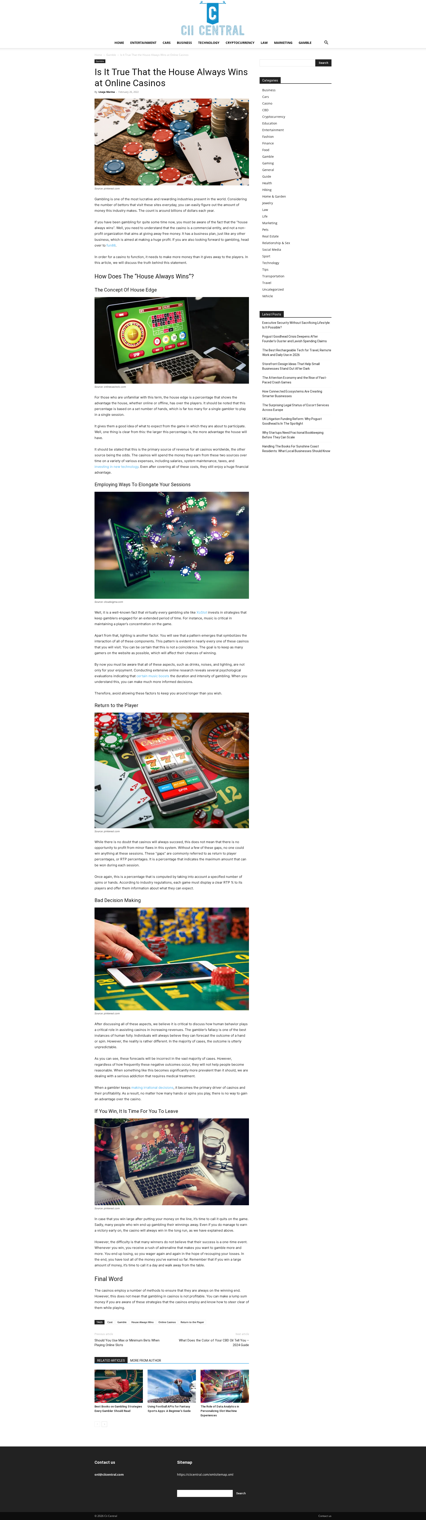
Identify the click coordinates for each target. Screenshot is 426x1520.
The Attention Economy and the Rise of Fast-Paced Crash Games (294, 380)
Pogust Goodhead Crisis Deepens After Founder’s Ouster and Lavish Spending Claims (294, 339)
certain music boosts (152, 676)
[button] (326, 43)
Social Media (271, 249)
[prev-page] (97, 1424)
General (268, 170)
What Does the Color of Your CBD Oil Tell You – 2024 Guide (214, 1342)
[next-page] (104, 1424)
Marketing (283, 43)
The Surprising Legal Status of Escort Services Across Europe (295, 407)
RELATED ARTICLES (111, 1360)
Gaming (268, 163)
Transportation (273, 276)
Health (267, 183)
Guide (266, 176)
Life (265, 216)
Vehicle (267, 296)
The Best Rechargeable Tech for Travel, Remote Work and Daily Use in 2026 (296, 352)
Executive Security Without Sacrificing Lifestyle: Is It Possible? (296, 325)
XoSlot (202, 612)
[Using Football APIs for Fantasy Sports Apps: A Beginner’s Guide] (172, 1386)
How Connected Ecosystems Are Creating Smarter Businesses (292, 394)
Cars (167, 43)
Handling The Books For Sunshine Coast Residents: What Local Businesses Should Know (296, 449)
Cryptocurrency (240, 43)
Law (264, 43)
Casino (267, 103)
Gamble (305, 43)
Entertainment (143, 43)
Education (269, 123)
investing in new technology (116, 467)
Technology (208, 43)
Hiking (267, 190)
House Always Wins (142, 1322)
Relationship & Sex (276, 243)
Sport (266, 256)
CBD (265, 110)
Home (119, 43)
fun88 (111, 245)
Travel (266, 283)
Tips (265, 269)
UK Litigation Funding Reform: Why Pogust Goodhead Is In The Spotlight (292, 421)
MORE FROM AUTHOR (145, 1360)
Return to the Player (192, 1322)
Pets (265, 229)
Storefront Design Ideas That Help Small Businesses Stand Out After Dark (291, 366)
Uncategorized (273, 289)
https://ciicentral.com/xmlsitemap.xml (205, 1474)
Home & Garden (274, 196)
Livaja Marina (107, 91)
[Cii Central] (213, 18)
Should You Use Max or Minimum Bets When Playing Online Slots (127, 1342)
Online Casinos (167, 1322)
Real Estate (270, 236)
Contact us (324, 1516)
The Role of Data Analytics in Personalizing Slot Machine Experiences (220, 1411)
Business (184, 43)
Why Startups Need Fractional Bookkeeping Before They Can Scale (292, 435)
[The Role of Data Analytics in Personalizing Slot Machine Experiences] (225, 1386)
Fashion (268, 136)
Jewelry (267, 203)
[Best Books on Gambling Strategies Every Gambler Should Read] (119, 1386)
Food (265, 150)
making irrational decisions (152, 1087)
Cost (109, 1322)
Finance (268, 143)
